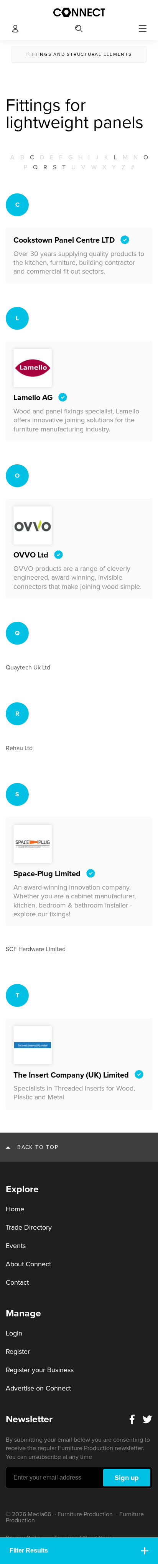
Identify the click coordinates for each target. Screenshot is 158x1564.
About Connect (28, 1264)
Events (16, 1245)
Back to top (37, 1147)
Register (18, 1351)
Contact (17, 1282)
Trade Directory (29, 1227)
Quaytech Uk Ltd (28, 667)
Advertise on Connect (38, 1388)
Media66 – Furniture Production (70, 1514)
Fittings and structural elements (79, 54)
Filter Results (29, 1550)
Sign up (127, 1477)
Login (14, 1333)
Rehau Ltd (19, 748)
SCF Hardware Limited (36, 949)
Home (15, 1209)
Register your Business (40, 1370)
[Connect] (79, 12)
